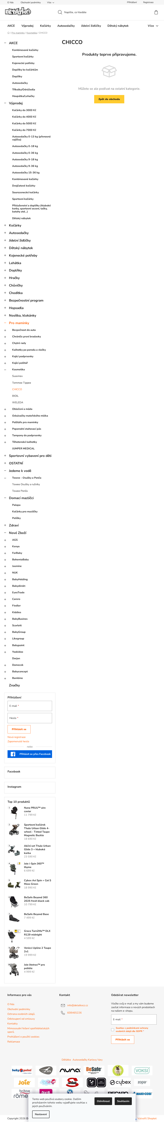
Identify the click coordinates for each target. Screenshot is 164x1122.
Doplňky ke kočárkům (25, 70)
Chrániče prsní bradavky (26, 336)
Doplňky (17, 76)
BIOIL (15, 396)
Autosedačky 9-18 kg (25, 159)
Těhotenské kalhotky (24, 442)
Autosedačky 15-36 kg (26, 172)
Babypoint (18, 645)
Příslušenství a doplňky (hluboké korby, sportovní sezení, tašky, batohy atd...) (31, 208)
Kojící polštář (20, 363)
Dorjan (16, 658)
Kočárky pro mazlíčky (24, 511)
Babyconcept (20, 671)
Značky (14, 685)
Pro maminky (19, 323)
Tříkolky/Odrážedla (23, 89)
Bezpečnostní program (26, 300)
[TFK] (46, 1070)
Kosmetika (18, 369)
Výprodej (16, 103)
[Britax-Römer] (22, 1093)
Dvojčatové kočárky (23, 185)
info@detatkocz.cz (77, 1005)
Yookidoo (17, 652)
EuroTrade (18, 592)
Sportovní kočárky (22, 56)
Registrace (148, 2)
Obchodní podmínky (31, 2)
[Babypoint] (22, 1070)
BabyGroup (19, 632)
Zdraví (14, 525)
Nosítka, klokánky (22, 315)
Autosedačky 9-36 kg (25, 166)
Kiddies (16, 612)
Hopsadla (16, 308)
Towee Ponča (20, 491)
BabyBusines (20, 619)
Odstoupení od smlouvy (21, 1019)
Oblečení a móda (22, 409)
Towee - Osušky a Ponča (26, 478)
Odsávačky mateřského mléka (30, 416)
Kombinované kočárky (25, 50)
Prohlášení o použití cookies (23, 1036)
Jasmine (17, 566)
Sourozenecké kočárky (25, 192)
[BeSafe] (94, 1070)
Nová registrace (17, 737)
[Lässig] (118, 1070)
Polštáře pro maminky (25, 422)
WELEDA (17, 402)
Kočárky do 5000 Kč (24, 123)
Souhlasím (123, 1101)
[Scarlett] (72, 1082)
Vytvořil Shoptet (147, 1118)
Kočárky (15, 225)
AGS (15, 540)
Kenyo (16, 546)
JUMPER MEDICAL (23, 448)
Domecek (17, 665)
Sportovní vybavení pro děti (30, 456)
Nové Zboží (17, 533)
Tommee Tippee (21, 383)
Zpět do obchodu (109, 99)
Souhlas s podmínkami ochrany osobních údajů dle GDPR (132, 1030)
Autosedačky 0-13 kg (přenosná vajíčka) (31, 138)
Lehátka (15, 263)
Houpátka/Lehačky (23, 96)
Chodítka (16, 293)
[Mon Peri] (48, 1082)
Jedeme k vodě (20, 471)
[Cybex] (120, 1082)
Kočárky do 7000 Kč (24, 130)
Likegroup (18, 638)
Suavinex (17, 376)
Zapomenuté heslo (18, 741)
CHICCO (17, 389)
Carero (16, 599)
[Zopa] (142, 1082)
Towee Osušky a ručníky (26, 484)
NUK (15, 572)
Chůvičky (16, 285)
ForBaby (17, 553)
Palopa (16, 505)
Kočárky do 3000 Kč (24, 110)
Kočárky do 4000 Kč (24, 117)
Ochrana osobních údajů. (21, 1014)
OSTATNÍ (16, 463)
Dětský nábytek (21, 218)
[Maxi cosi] (142, 1093)
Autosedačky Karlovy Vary (87, 1060)
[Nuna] (70, 1070)
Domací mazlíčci (21, 498)
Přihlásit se (19, 729)
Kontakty (12, 1023)
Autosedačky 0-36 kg (25, 153)
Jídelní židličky (20, 240)
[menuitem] (11, 25)
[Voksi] (142, 1070)
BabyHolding (20, 579)
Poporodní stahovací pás (26, 429)
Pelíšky (16, 518)
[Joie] (24, 1082)
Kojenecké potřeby (23, 63)
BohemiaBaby (20, 559)
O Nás (10, 2)
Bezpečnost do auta (24, 330)
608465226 (74, 1013)
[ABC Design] (96, 1082)
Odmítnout (103, 1101)
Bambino (17, 678)
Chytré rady (19, 343)
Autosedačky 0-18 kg (25, 146)
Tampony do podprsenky (26, 435)
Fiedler (16, 605)
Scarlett (17, 625)
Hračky (14, 278)
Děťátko (66, 1060)
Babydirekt (18, 586)
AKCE (13, 43)
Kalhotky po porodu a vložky (29, 350)
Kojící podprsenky (22, 356)
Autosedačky (20, 83)
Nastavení (41, 1114)
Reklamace (13, 1041)
